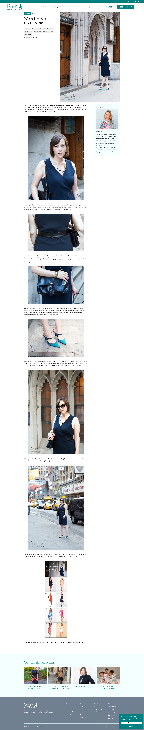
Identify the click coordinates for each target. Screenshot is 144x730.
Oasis (68, 642)
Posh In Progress (32, 726)
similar (61, 459)
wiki (62, 258)
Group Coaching (98, 709)
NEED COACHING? (125, 7)
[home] (14, 7)
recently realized (30, 205)
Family (56, 7)
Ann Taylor (49, 642)
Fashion (45, 7)
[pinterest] (133, 1)
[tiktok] (130, 1)
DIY (95, 706)
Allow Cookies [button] (131, 723)
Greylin (42, 642)
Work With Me (69, 711)
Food (51, 7)
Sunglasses (74, 459)
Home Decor (68, 7)
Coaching (76, 7)
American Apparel (77, 642)
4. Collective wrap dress (38, 207)
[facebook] (138, 1)
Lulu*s (57, 642)
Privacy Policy (116, 726)
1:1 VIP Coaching (98, 711)
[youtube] (135, 1)
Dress (43, 459)
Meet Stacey (69, 709)
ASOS (36, 642)
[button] (77, 7)
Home (67, 706)
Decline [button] (131, 726)
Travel (61, 7)
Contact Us (69, 714)
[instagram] (128, 1)
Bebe (62, 642)
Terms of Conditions (107, 726)
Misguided (29, 642)
